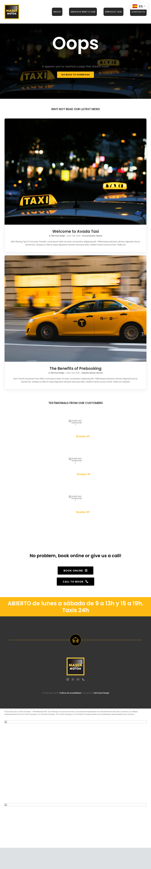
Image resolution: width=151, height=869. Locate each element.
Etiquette (85, 373)
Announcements (88, 236)
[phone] (83, 679)
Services (99, 373)
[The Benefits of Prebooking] (75, 308)
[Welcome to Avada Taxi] (75, 172)
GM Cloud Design (58, 236)
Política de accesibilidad (70, 693)
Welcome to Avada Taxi (75, 231)
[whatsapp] (73, 679)
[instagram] (68, 679)
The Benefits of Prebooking (75, 368)
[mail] (78, 679)
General (99, 236)
